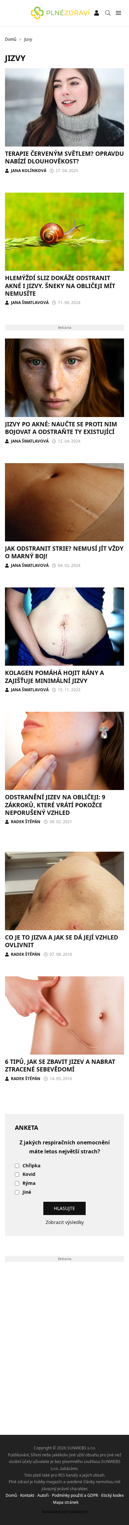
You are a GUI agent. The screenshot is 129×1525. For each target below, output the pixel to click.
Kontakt (27, 1495)
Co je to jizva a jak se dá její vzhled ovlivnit (61, 941)
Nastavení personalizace (64, 1511)
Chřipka (31, 1166)
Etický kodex (112, 1495)
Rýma (28, 1183)
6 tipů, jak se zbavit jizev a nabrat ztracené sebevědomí (60, 1065)
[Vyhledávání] (107, 13)
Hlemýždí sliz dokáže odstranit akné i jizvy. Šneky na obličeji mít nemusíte (60, 285)
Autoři (43, 1495)
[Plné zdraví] (60, 13)
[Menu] (118, 13)
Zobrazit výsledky (65, 1222)
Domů (11, 1495)
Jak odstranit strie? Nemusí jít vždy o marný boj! (64, 552)
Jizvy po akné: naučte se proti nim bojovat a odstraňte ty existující (61, 428)
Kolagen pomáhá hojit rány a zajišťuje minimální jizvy (54, 676)
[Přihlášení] (96, 13)
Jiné (26, 1192)
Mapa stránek (65, 1502)
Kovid (28, 1174)
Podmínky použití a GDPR (75, 1495)
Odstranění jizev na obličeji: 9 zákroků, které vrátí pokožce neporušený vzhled (55, 805)
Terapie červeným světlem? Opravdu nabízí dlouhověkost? (64, 157)
